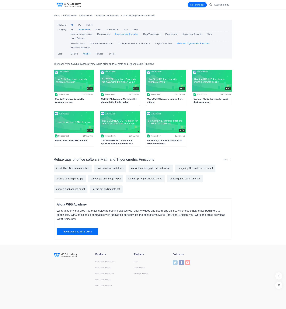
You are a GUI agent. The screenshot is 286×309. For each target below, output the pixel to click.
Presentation (112, 29)
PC (79, 25)
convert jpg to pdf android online (145, 178)
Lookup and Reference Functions (134, 43)
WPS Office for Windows (105, 262)
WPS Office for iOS (102, 279)
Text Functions (78, 43)
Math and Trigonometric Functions (139, 15)
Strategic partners (141, 274)
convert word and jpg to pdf (70, 189)
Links (136, 262)
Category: (62, 29)
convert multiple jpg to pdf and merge (150, 168)
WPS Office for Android (104, 274)
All (72, 25)
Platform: (62, 25)
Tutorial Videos (70, 15)
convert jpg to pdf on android (185, 178)
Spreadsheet (86, 15)
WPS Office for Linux (103, 285)
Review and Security (192, 34)
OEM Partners (139, 268)
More (209, 34)
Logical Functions (163, 43)
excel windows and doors (110, 168)
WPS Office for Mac (103, 268)
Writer (98, 29)
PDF (126, 29)
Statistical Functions (80, 47)
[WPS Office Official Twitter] (175, 262)
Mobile (89, 25)
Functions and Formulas (107, 15)
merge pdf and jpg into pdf (106, 189)
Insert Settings (77, 38)
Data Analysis (103, 34)
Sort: (60, 54)
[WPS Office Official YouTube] (187, 262)
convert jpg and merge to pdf (106, 178)
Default (74, 54)
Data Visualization (151, 34)
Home (56, 15)
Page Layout (171, 34)
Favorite (112, 54)
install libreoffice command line (72, 168)
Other (135, 29)
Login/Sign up (221, 4)
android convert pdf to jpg (69, 178)
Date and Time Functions (102, 43)
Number (86, 54)
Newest (99, 54)
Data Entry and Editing (81, 34)
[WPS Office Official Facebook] (181, 262)
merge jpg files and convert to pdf (195, 168)
